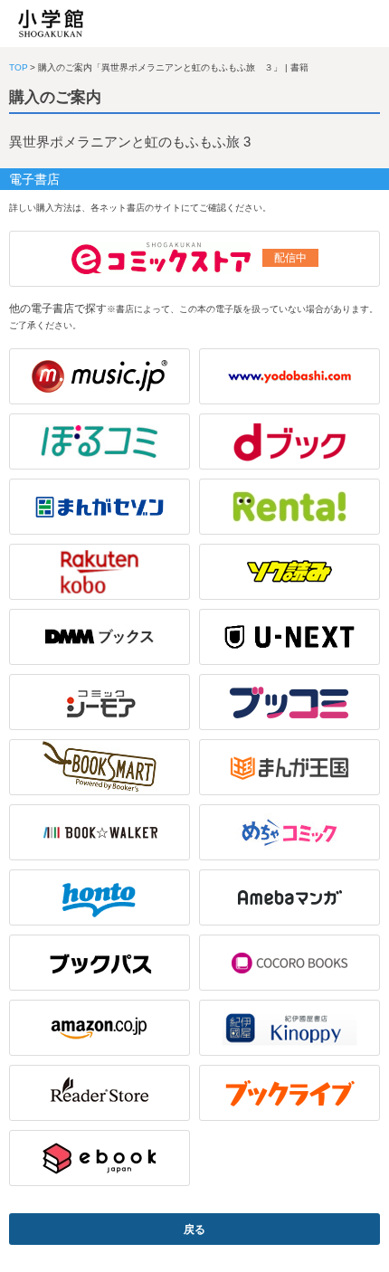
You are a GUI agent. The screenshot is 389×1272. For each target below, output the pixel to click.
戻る (194, 1229)
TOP (18, 67)
